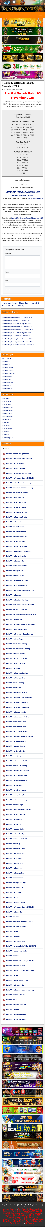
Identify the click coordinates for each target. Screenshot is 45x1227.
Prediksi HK (6, 364)
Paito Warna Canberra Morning (17, 702)
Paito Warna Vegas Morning (16, 1004)
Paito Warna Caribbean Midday (17, 492)
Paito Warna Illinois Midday (15, 541)
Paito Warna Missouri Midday (16, 546)
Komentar (21, 89)
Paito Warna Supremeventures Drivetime (20, 624)
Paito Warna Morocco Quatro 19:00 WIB (20, 907)
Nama (7, 272)
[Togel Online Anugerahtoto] (22, 1154)
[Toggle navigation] (40, 15)
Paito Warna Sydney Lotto (24, 1219)
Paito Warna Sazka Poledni (15, 902)
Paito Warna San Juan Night (15, 848)
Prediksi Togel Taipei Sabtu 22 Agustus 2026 (17, 318)
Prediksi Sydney (8, 367)
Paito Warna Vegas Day (14, 619)
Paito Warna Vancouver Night (16, 951)
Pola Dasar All (7, 429)
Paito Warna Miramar (13, 668)
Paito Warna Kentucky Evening (16, 800)
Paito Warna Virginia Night (15, 795)
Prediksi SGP (7, 361)
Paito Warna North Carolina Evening (18, 809)
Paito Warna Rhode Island (15, 527)
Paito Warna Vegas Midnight (16, 882)
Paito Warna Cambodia (14, 819)
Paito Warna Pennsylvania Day (16, 536)
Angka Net (13, 1209)
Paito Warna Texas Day (14, 522)
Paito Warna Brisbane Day (15, 853)
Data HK (39, 1211)
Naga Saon (24, 303)
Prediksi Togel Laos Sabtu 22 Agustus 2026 (17, 324)
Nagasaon (34, 1209)
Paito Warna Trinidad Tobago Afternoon (20, 590)
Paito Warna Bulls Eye (13, 824)
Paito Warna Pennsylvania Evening (18, 649)
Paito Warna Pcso (12, 917)
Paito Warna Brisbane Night (15, 941)
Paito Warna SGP (29, 1211)
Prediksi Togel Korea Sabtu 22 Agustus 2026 (17, 327)
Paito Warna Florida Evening (16, 741)
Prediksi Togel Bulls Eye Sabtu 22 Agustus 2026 (18, 342)
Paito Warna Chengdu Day (15, 887)
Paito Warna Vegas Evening (15, 746)
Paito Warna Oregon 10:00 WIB (16, 761)
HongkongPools (8, 1219)
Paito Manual (7, 401)
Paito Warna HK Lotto (29, 1221)
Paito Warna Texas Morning (16, 995)
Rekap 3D (6, 431)
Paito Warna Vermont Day (15, 497)
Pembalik (6, 422)
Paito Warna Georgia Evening (16, 663)
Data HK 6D (25, 1213)
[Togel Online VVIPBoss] (22, 22)
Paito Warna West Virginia (15, 639)
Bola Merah (6, 398)
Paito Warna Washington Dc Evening (18, 717)
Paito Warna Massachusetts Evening (19, 697)
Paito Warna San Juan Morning (17, 600)
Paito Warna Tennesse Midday (16, 517)
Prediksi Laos (7, 379)
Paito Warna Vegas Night (15, 829)
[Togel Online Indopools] (22, 1180)
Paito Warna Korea (12, 956)
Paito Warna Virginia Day (14, 570)
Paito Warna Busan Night (14, 912)
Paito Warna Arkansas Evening (16, 722)
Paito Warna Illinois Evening (16, 751)
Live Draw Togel (8, 407)
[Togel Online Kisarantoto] (22, 57)
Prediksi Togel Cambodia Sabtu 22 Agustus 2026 (19, 345)
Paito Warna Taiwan (13, 936)
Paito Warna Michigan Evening (16, 678)
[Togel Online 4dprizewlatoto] (22, 1101)
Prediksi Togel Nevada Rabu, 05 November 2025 (27, 218)
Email (6, 280)
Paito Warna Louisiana (14, 785)
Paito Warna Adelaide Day (15, 863)
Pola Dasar (6, 425)
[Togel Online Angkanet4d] (22, 1171)
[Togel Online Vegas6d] (22, 1066)
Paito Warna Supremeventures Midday (19, 488)
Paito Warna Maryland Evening (16, 727)
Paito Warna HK (24, 1209)
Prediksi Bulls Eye (8, 370)
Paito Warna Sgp (12, 897)
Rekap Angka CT (8, 438)
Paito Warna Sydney (13, 844)
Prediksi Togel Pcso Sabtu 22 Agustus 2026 (17, 333)
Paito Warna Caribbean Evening (17, 731)
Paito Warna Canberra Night (16, 926)
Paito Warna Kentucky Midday (16, 512)
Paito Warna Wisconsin (14, 688)
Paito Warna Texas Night (14, 805)
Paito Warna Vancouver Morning (17, 770)
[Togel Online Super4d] (22, 40)
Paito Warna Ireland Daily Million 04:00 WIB (21, 614)
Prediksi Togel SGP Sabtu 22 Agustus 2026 (17, 336)
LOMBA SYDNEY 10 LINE (22, 195)
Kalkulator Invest (8, 416)
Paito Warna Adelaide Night (15, 965)
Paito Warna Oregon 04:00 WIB (16, 609)
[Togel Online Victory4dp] (22, 1049)
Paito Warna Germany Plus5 (16, 502)
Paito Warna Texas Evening (15, 653)
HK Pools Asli (30, 1223)
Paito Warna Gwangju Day (15, 873)
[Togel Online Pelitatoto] (22, 66)
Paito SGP (35, 303)
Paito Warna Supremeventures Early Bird (20, 921)
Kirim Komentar (10, 290)
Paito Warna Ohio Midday (15, 463)
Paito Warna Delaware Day (15, 561)
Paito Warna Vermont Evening (16, 644)
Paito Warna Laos (12, 975)
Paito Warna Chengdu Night (15, 985)
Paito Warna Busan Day (14, 868)
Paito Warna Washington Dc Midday (18, 551)
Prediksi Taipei (7, 388)
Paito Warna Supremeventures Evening (19, 736)
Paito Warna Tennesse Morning (17, 980)
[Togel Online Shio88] (22, 1189)
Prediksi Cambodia (9, 373)
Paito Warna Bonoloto (14, 595)
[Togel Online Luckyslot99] (22, 1128)
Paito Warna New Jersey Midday (17, 454)
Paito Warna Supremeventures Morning (20, 990)
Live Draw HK (10, 1215)
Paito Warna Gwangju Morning (16, 780)
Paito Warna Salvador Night (15, 834)
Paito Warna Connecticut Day (16, 556)
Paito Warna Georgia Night (15, 814)
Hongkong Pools (9, 303)
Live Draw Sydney (22, 1215)
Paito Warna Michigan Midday (16, 1019)
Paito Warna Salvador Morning (17, 580)
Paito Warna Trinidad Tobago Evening (19, 634)
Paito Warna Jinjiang (13, 756)
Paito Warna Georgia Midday (16, 468)
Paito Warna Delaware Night (16, 712)
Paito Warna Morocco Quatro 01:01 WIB (20, 478)
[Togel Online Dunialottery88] (22, 1145)
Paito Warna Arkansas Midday (16, 566)
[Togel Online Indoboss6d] (22, 1040)
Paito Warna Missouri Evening (16, 766)
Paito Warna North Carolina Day (17, 585)
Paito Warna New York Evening (16, 692)
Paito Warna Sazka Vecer (15, 575)
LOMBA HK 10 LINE (31, 192)
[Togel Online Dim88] (22, 31)
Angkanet (10, 1217)
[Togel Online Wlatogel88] (22, 1093)
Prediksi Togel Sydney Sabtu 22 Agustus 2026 (18, 339)
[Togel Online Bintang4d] (22, 1084)
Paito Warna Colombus (14, 892)
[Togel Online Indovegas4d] (22, 1198)
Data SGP (6, 1213)
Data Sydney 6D (35, 1213)
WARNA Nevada (38, 198)
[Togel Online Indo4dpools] (22, 1119)
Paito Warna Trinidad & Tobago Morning (20, 961)
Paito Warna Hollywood (14, 858)
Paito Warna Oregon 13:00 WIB (16, 839)
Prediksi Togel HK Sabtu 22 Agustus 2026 (16, 320)
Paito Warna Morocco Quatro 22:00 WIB (20, 970)
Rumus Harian (7, 413)
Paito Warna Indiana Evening (16, 790)
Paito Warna (7, 404)
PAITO (30, 198)
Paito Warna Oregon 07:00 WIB (16, 658)
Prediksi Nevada (8, 382)
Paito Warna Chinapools (14, 878)
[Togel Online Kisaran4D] (22, 49)
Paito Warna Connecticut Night (17, 775)
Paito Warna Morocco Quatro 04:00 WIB (20, 605)
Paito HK (6, 305)
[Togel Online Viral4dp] (22, 75)
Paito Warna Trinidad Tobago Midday (19, 458)
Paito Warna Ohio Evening (15, 683)
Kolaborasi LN (7, 419)
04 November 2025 (9, 89)
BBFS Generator (8, 410)
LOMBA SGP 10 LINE (14, 192)
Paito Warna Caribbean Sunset (16, 629)
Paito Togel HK (7, 358)
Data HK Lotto (15, 1221)
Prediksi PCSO (7, 385)
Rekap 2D (6, 435)
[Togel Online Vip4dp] (22, 1136)
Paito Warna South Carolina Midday (18, 483)
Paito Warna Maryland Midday (16, 1014)
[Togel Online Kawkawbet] (22, 1058)
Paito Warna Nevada (13, 931)
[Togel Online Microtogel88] (22, 1031)
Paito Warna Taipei (12, 1009)
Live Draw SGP (34, 1215)
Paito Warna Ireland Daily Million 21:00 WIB (21, 946)
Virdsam (6, 1209)
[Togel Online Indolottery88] (22, 1163)
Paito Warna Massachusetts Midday (18, 473)
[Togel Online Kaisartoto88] (22, 1110)
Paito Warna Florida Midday (16, 531)
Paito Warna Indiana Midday (16, 507)
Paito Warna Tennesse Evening (17, 673)
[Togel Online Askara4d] (22, 1075)
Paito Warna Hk (11, 1000)
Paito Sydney (18, 305)
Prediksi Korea (7, 376)
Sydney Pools (20, 1217)
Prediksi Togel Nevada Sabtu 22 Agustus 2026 (18, 330)
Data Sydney (15, 1213)
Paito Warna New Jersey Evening (17, 707)
